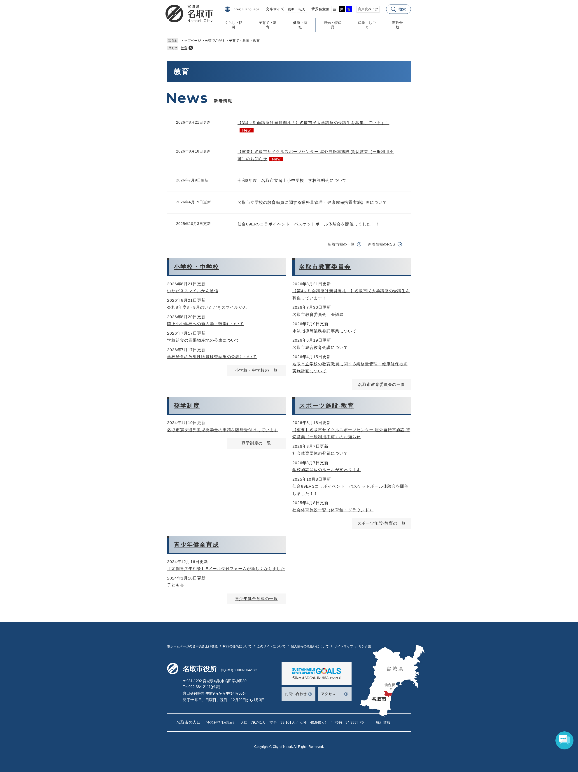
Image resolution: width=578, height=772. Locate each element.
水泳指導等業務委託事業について (324, 331)
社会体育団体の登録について (320, 453)
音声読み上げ (368, 9)
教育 (184, 48)
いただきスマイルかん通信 (192, 291)
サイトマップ (343, 646)
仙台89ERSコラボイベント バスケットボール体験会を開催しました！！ (309, 224)
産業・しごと (367, 25)
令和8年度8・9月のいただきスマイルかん (207, 307)
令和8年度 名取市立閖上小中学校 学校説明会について (292, 180)
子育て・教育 (268, 25)
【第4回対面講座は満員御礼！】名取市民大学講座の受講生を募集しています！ (313, 123)
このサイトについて (271, 646)
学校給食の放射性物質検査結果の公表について (212, 357)
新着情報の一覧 (341, 244)
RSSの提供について (237, 646)
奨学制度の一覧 (256, 443)
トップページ (191, 40)
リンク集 (365, 646)
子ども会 (175, 585)
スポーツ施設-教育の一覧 (381, 523)
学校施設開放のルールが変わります (326, 470)
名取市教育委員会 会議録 (318, 314)
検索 (402, 9)
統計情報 (383, 722)
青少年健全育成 (196, 544)
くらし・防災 (234, 25)
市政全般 (397, 25)
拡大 (301, 9)
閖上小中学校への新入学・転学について (205, 324)
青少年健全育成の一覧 (256, 598)
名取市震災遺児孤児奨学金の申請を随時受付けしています (222, 430)
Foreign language (245, 9)
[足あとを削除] (191, 48)
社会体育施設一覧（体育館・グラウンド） (332, 510)
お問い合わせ (296, 694)
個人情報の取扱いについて (310, 646)
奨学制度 (187, 405)
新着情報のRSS (381, 244)
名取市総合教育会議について (320, 347)
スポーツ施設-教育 (326, 405)
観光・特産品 (333, 25)
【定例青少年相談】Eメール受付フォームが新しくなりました (226, 568)
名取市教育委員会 (325, 266)
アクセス (328, 694)
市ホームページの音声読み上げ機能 (192, 646)
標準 (291, 9)
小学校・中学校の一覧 (256, 370)
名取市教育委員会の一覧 (381, 384)
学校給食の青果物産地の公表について (203, 340)
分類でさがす (215, 40)
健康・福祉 (300, 25)
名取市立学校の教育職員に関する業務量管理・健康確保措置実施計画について (312, 202)
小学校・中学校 (196, 266)
